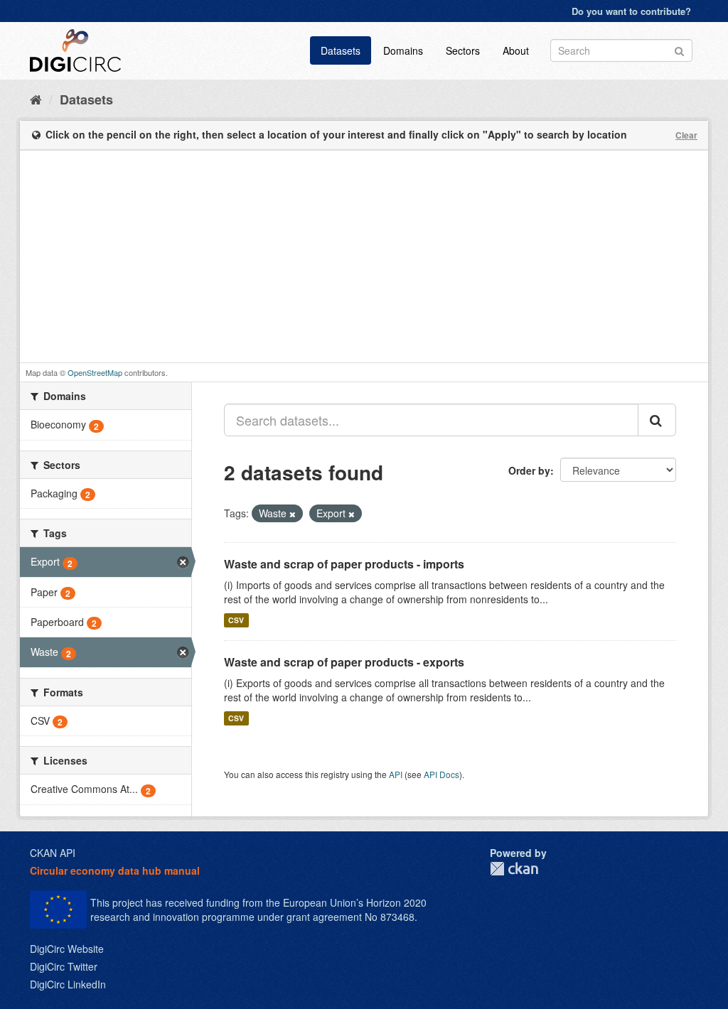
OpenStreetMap (95, 372)
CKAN (514, 868)
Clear (686, 135)
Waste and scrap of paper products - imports (344, 564)
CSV (236, 620)
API (395, 774)
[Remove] (292, 513)
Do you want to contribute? (631, 11)
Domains (403, 50)
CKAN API (52, 853)
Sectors (463, 50)
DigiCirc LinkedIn (68, 984)
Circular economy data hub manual (115, 870)
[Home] (36, 99)
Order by (529, 470)
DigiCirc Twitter (63, 966)
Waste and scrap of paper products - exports (344, 662)
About (516, 50)
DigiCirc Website (67, 948)
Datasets (340, 50)
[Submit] (679, 49)
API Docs (441, 774)
